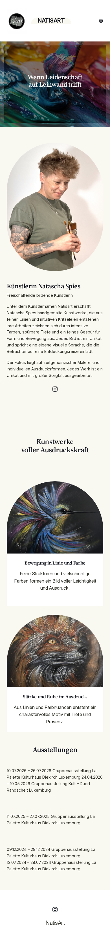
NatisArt (51, 20)
